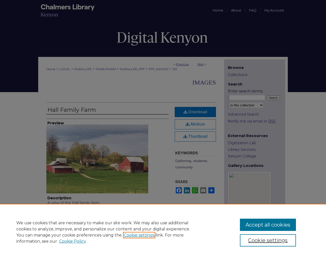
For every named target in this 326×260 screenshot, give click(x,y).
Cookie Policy (72, 241)
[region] (163, 232)
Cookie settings (139, 235)
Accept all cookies (268, 225)
